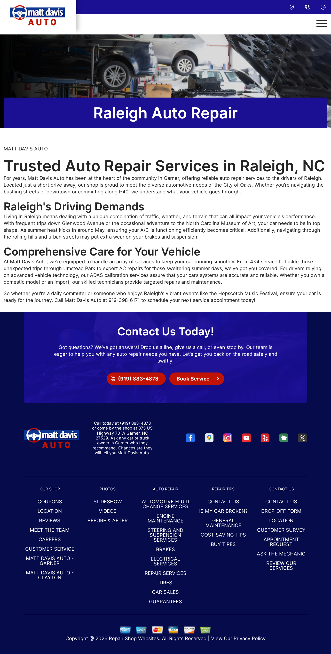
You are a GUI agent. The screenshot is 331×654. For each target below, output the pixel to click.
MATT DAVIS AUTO (26, 149)
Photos (108, 489)
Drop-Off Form (281, 511)
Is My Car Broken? (223, 511)
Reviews (49, 520)
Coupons (50, 502)
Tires (165, 583)
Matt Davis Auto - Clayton (50, 575)
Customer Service (49, 549)
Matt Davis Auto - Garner (50, 560)
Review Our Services (281, 565)
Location (50, 511)
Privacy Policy (250, 638)
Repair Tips (223, 489)
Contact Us (223, 502)
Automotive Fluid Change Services (165, 504)
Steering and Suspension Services (165, 535)
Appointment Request (281, 542)
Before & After (107, 520)
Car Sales (165, 592)
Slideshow (108, 502)
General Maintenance (223, 523)
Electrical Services (165, 561)
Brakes (165, 549)
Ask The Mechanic (281, 554)
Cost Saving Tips (223, 535)
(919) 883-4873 (135, 423)
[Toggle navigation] (321, 23)
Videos (108, 511)
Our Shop (50, 489)
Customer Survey (281, 530)
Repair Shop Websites (134, 638)
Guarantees (165, 601)
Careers (50, 539)
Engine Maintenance (165, 518)
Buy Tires (223, 544)
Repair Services (165, 573)
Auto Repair (165, 489)
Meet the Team (50, 530)
